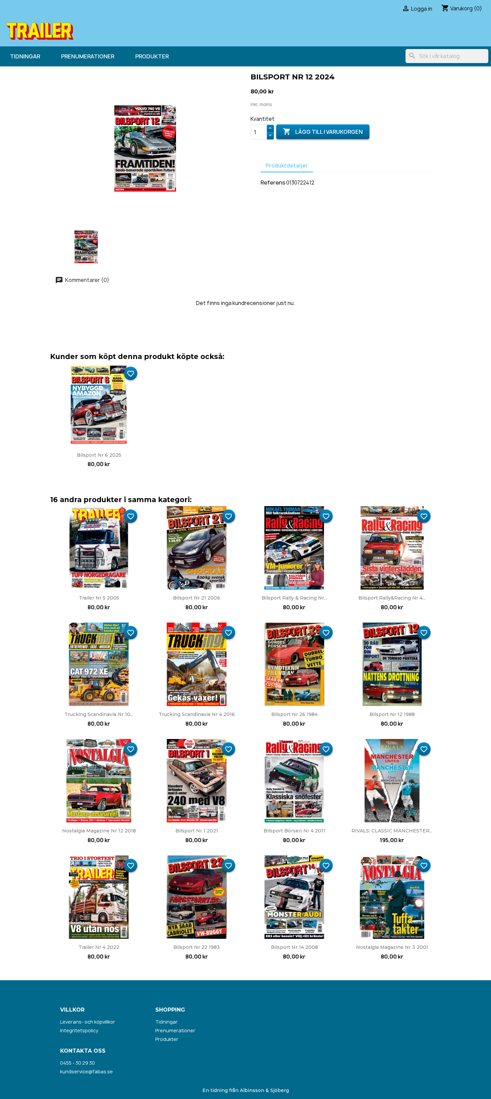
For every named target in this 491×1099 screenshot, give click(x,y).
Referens (273, 182)
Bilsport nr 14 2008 (294, 947)
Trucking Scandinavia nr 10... (98, 714)
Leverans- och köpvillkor (87, 1022)
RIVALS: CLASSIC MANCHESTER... (392, 831)
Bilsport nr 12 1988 (392, 714)
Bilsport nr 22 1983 (196, 947)
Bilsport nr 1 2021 (196, 831)
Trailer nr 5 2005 (99, 598)
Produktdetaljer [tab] (287, 165)
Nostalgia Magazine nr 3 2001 (392, 947)
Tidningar (25, 56)
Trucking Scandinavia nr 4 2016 (197, 714)
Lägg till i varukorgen (323, 131)
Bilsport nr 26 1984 (294, 714)
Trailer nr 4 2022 (98, 947)
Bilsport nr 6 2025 (99, 455)
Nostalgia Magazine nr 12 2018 (99, 831)
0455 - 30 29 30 (77, 1063)
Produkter (152, 56)
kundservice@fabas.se (86, 1071)
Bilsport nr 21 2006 (196, 598)
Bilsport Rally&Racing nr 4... (392, 598)
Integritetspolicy (79, 1030)
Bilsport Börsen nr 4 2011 (294, 831)
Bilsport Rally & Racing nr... (294, 598)
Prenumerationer (87, 56)
